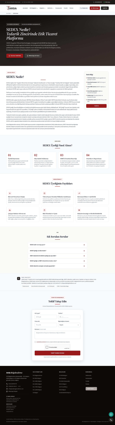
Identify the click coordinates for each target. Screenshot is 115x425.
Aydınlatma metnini (41, 342)
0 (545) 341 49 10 (14, 386)
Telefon (60, 313)
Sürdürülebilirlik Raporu (65, 393)
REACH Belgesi (62, 384)
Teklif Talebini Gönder (57, 353)
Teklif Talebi (90, 389)
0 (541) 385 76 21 (9, 411)
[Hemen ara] (111, 420)
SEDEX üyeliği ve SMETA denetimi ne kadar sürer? (43, 261)
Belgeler (42, 8)
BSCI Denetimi (62, 378)
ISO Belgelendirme (37, 375)
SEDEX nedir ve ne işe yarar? (37, 245)
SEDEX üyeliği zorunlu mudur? (38, 251)
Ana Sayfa (25, 8)
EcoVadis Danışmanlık (64, 381)
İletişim (71, 8)
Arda (14, 372)
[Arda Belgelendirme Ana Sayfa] (11, 8)
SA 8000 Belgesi (63, 375)
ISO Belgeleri (33, 8)
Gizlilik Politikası (9, 419)
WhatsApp (95, 8)
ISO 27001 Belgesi (37, 387)
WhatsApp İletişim (13, 391)
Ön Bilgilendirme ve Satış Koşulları (31, 419)
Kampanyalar (58, 8)
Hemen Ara (84, 8)
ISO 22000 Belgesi (37, 390)
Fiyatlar (66, 8)
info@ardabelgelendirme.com (16, 389)
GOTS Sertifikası (63, 387)
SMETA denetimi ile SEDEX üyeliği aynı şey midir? (43, 256)
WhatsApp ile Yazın (34, 56)
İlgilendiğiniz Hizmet (63, 321)
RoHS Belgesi (62, 390)
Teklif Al (105, 8)
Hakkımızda (88, 375)
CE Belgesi (35, 393)
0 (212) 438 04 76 (13, 384)
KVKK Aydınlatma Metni (19, 419)
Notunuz (40, 329)
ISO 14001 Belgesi (37, 381)
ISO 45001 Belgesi (37, 384)
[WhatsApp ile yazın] (111, 414)
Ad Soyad (37, 313)
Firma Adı (37, 321)
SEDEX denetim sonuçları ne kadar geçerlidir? (42, 266)
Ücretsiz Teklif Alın (16, 56)
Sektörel (49, 8)
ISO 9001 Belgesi (37, 378)
